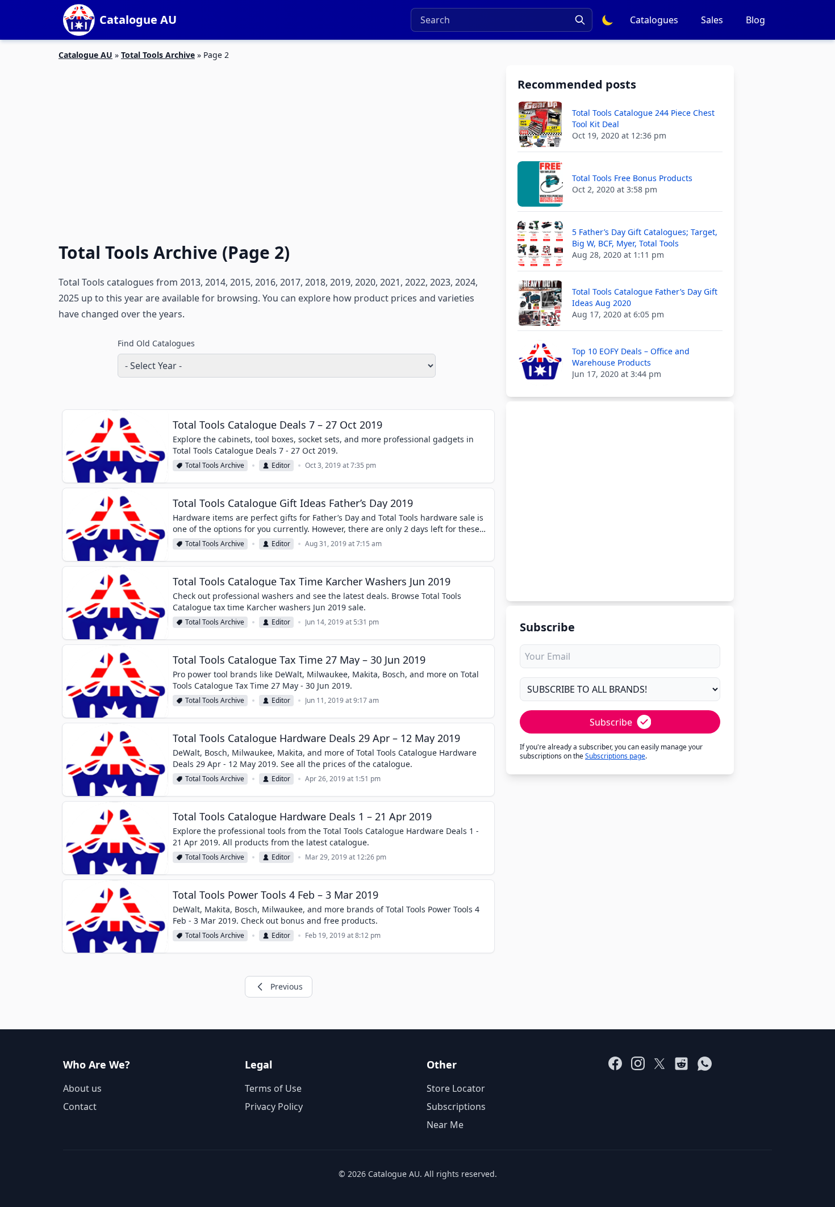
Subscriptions (456, 1106)
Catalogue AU (85, 54)
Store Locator (456, 1088)
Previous (286, 986)
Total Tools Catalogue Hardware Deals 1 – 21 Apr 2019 (302, 816)
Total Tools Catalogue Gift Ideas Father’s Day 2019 (293, 503)
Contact (80, 1106)
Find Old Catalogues (156, 343)
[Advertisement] (277, 144)
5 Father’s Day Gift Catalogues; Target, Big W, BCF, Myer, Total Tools (644, 238)
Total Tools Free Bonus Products (632, 178)
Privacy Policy (274, 1106)
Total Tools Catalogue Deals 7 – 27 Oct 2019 (277, 424)
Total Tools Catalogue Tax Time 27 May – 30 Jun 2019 (299, 660)
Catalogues (654, 20)
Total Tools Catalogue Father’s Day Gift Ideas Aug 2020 (644, 297)
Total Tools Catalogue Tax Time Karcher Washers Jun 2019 (311, 581)
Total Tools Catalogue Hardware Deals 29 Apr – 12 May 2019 (316, 738)
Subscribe (611, 722)
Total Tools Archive (158, 54)
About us (82, 1088)
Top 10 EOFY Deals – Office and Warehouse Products (631, 357)
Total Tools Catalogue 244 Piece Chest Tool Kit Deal (643, 118)
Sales (712, 20)
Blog (755, 20)
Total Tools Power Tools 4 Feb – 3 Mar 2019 (275, 895)
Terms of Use (273, 1088)
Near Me (445, 1124)
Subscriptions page (615, 756)
